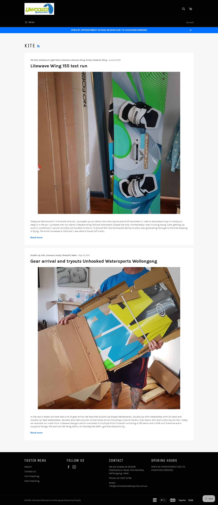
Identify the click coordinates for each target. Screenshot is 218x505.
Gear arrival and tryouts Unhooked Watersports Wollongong (93, 261)
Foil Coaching (31, 476)
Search (28, 466)
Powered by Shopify (72, 500)
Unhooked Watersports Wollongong (47, 500)
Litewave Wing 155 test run (58, 66)
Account (190, 22)
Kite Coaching (31, 481)
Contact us (30, 471)
